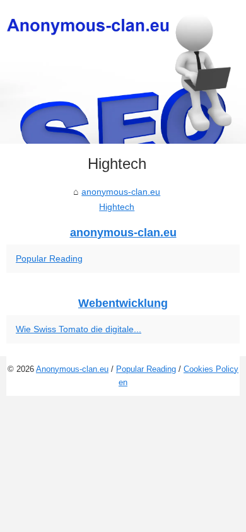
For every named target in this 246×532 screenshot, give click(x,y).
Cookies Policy (211, 369)
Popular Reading (49, 258)
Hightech (116, 207)
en (123, 382)
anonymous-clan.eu (120, 192)
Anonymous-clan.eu (72, 369)
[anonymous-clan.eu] (123, 72)
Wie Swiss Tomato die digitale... (78, 329)
